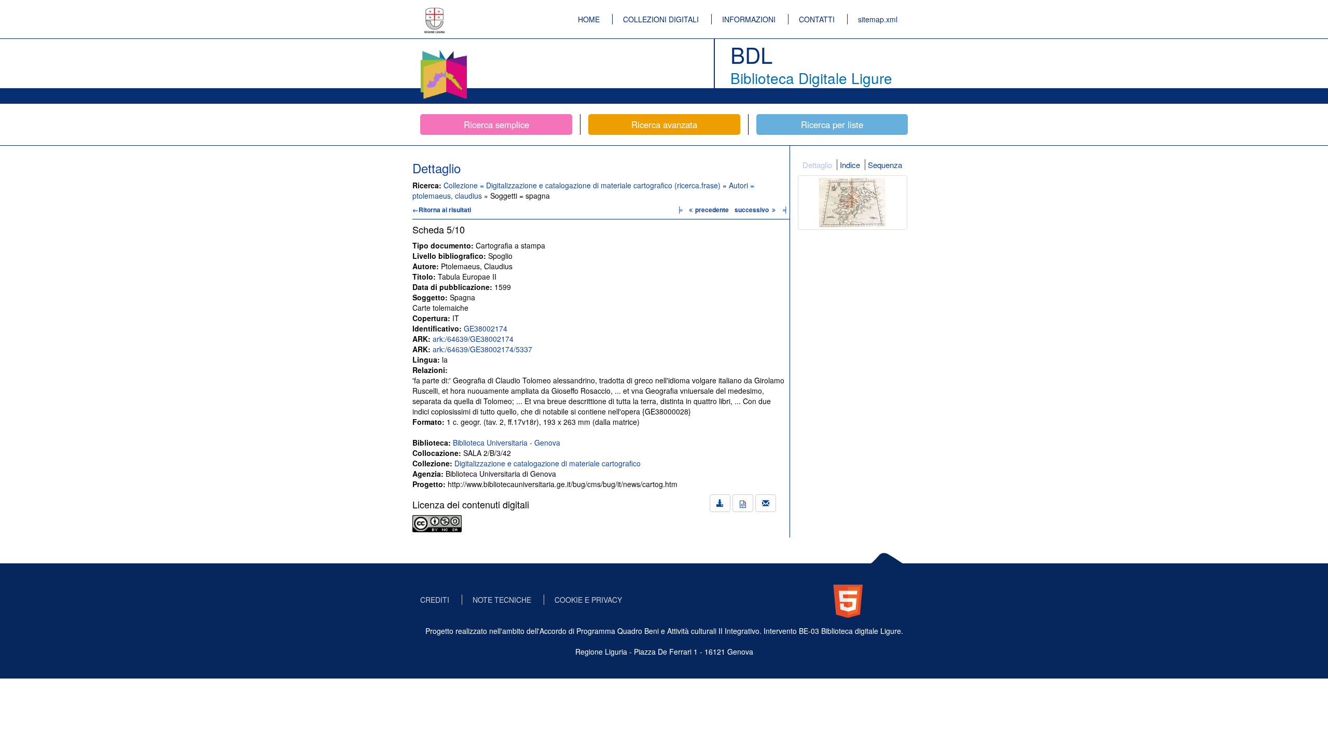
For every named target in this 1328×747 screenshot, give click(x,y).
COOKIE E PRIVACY (588, 599)
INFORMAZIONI (749, 19)
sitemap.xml (877, 19)
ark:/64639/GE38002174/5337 (482, 349)
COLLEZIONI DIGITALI (661, 19)
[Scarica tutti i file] (720, 503)
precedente (712, 209)
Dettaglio (817, 164)
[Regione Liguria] (434, 13)
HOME (589, 19)
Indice (850, 164)
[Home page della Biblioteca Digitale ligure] (443, 52)
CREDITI (434, 599)
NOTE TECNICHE (502, 599)
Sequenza (885, 164)
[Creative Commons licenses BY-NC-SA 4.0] (437, 522)
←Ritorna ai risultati (441, 209)
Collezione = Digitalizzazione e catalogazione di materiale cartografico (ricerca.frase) (583, 185)
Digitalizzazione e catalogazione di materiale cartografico (547, 463)
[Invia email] (765, 503)
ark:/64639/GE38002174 (473, 339)
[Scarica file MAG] (742, 503)
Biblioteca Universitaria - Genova (506, 442)
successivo (752, 209)
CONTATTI (817, 19)
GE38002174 (485, 328)
